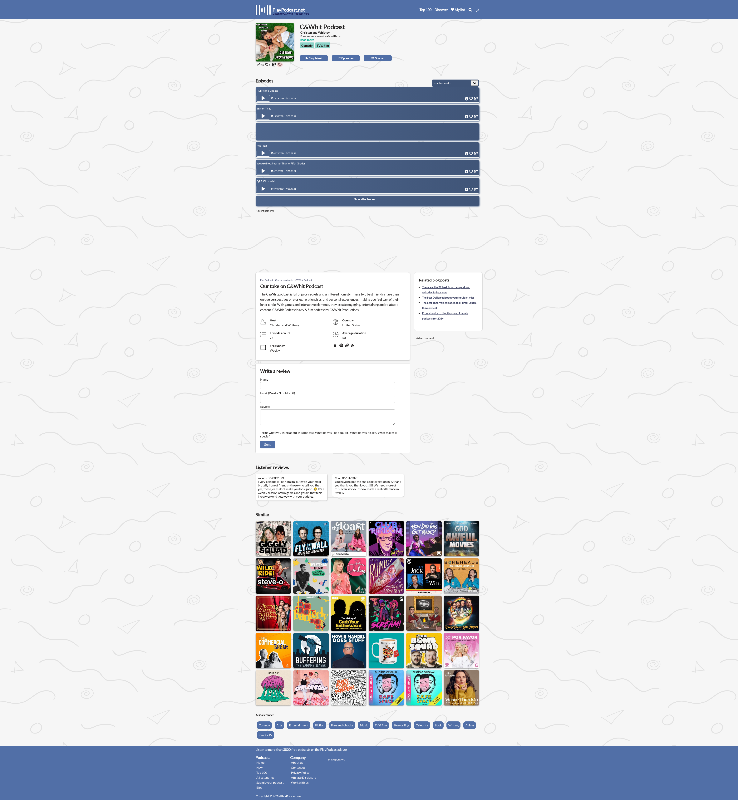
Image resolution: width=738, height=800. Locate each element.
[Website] (347, 347)
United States (336, 760)
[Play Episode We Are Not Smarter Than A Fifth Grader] (263, 171)
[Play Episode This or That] (263, 116)
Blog (259, 787)
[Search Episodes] (474, 83)
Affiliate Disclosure (303, 777)
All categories (265, 777)
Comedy (306, 45)
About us (297, 762)
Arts (279, 725)
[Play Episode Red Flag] (263, 153)
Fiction (319, 725)
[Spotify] (341, 347)
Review (265, 406)
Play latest (315, 58)
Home (260, 762)
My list (459, 9)
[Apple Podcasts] (336, 347)
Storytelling (401, 725)
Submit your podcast (270, 782)
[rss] (353, 347)
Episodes (347, 58)
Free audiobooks (342, 725)
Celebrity (422, 725)
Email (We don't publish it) (277, 393)
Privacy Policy (300, 772)
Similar (379, 58)
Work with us (300, 782)
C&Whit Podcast (303, 280)
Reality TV (265, 735)
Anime (469, 725)
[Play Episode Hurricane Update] (263, 98)
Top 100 (425, 9)
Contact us (298, 767)
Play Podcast (266, 280)
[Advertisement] (448, 47)
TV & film (323, 45)
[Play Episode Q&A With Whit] (263, 189)
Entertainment (298, 725)
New (259, 767)
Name (264, 379)
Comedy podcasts (284, 280)
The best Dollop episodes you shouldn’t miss (448, 297)
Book (438, 725)
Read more (307, 39)
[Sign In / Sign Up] (477, 10)
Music (364, 725)
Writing (453, 725)
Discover (441, 9)
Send (267, 444)
